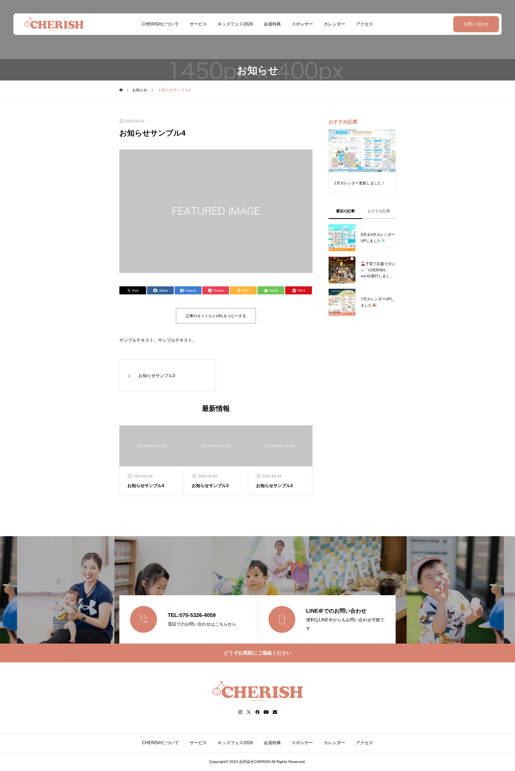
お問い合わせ (476, 24)
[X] (249, 712)
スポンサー (302, 24)
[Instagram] (240, 712)
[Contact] (275, 712)
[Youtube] (266, 712)
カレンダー (334, 24)
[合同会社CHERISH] (54, 24)
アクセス (364, 24)
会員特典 (272, 24)
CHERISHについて (160, 24)
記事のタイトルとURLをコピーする (216, 316)
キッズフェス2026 (235, 24)
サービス (198, 24)
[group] (151, 460)
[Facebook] (257, 712)
